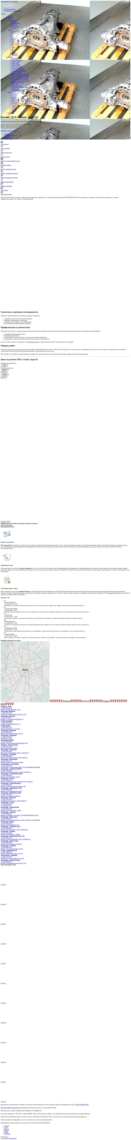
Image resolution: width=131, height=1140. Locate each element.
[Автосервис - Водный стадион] (13, 705)
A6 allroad (14, 55)
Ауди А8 (3, 1101)
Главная (10, 17)
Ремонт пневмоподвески (18, 71)
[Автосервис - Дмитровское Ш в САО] (126, 702)
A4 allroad (14, 53)
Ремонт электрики (6, 186)
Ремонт (10, 57)
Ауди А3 (14, 100)
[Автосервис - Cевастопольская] (97, 702)
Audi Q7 (13, 97)
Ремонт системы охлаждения (20, 76)
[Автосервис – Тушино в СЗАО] (122, 702)
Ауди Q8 (3, 944)
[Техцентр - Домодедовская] (74, 702)
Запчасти (14, 25)
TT (12, 49)
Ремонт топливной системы (19, 77)
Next (8, 521)
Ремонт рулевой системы (8, 169)
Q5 (12, 33)
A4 (12, 41)
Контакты (11, 113)
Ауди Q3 (7, 137)
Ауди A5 (14, 103)
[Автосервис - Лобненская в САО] (99, 702)
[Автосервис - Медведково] (118, 702)
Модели (10, 29)
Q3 (12, 31)
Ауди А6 (14, 105)
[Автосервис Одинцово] (53, 702)
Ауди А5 (3, 1042)
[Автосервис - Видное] (120, 702)
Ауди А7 (14, 106)
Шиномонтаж (15, 89)
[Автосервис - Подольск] (106, 702)
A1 (12, 37)
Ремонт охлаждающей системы (10, 161)
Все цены (4, 377)
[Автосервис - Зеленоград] (67, 702)
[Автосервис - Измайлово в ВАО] (101, 702)
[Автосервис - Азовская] (116, 702)
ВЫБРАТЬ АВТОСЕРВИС (9, 131)
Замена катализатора (17, 90)
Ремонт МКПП (16, 65)
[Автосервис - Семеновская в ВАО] (93, 702)
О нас (9, 18)
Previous (3, 521)
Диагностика (15, 58)
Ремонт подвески (16, 73)
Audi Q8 (13, 109)
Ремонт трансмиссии (17, 82)
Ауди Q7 (3, 924)
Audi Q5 (13, 95)
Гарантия (14, 21)
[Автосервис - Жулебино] (78, 702)
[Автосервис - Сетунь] (111, 702)
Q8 (12, 36)
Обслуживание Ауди (10, 135)
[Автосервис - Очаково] (124, 702)
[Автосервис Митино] (72, 702)
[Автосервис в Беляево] (55, 702)
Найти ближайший (6, 525)
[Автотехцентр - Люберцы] (11, 705)
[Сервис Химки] (59, 702)
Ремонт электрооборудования (20, 81)
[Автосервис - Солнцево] (6, 705)
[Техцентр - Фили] (51, 702)
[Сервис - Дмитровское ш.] (9, 705)
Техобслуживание (6, 194)
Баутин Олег (13, 1138)
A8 (12, 47)
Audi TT (13, 111)
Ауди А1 (14, 98)
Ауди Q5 (3, 904)
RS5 (12, 50)
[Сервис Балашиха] (57, 702)
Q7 (12, 34)
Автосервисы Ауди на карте (9, 1)
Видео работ (15, 26)
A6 (12, 44)
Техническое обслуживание (19, 87)
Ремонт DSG (15, 63)
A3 (12, 39)
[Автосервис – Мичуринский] (113, 702)
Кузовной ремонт (16, 85)
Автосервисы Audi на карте (12, 11)
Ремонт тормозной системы (19, 79)
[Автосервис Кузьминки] (62, 702)
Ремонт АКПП (15, 61)
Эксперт (13, 28)
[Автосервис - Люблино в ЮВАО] (90, 702)
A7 (12, 45)
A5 (12, 42)
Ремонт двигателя (16, 60)
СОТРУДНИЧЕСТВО (82, 1104)
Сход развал (15, 84)
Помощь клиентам (10, 9)
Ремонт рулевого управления (20, 74)
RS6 (12, 52)
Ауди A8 (14, 108)
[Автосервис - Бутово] (95, 702)
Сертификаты (15, 23)
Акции (13, 20)
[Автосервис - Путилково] (76, 702)
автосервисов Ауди (33, 342)
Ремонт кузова (5, 157)
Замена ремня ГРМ (17, 68)
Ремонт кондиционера (18, 69)
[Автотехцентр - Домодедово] (85, 702)
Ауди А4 (14, 101)
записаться (111, 593)
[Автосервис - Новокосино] (80, 702)
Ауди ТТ (3, 963)
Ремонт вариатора (16, 66)
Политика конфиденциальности (10, 1107)
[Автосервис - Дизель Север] (3, 705)
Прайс (10, 92)
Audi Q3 (13, 93)
